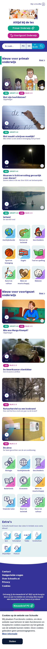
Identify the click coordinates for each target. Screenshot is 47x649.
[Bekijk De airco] (23, 435)
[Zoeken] (41, 46)
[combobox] (11, 46)
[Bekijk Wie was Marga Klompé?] (23, 318)
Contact (6, 571)
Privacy (6, 582)
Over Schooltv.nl (11, 578)
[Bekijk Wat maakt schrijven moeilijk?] (23, 124)
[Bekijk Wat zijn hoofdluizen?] (23, 84)
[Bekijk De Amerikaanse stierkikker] (23, 357)
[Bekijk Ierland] (23, 204)
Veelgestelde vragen (12, 575)
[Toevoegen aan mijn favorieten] (42, 87)
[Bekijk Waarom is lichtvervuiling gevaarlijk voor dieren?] (23, 164)
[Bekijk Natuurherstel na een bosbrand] (23, 396)
